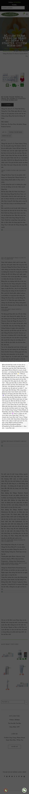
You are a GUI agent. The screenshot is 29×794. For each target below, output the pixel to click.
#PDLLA (11, 422)
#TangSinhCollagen (15, 424)
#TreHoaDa (5, 424)
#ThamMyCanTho (7, 426)
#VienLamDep (18, 422)
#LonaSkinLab (17, 426)
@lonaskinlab (6, 364)
